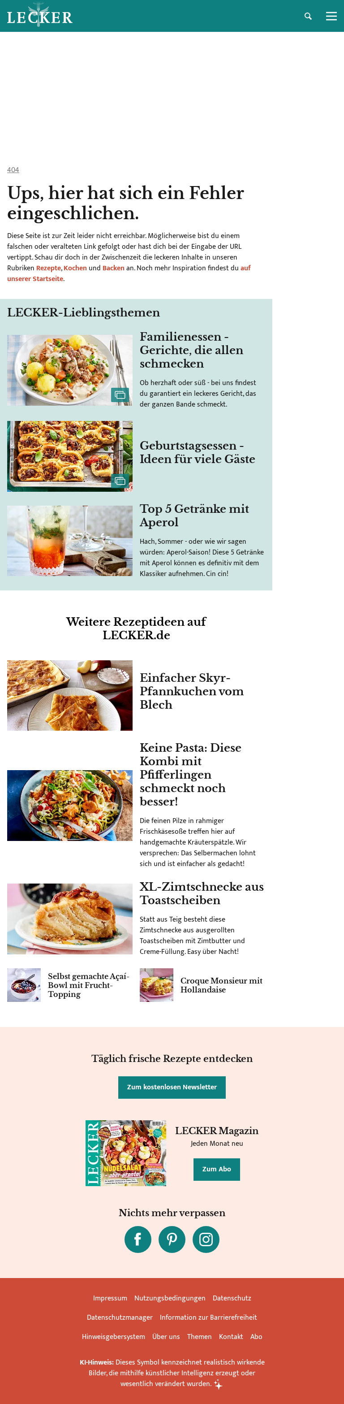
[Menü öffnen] (331, 16)
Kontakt (231, 1337)
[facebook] (138, 1239)
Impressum (110, 1298)
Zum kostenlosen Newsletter (172, 1087)
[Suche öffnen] (308, 16)
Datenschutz (232, 1298)
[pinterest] (172, 1239)
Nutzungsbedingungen (170, 1298)
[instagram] (206, 1239)
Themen (199, 1337)
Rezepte (47, 268)
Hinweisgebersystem (113, 1337)
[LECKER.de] (40, 16)
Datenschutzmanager (120, 1318)
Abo (256, 1337)
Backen (114, 268)
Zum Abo (216, 1169)
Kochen (75, 268)
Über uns (166, 1337)
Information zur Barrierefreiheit (208, 1318)
